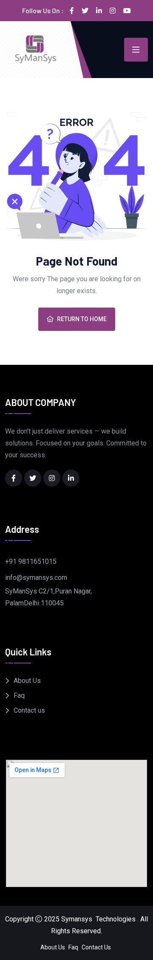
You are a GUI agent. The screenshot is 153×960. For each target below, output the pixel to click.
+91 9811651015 (31, 561)
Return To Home (82, 319)
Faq (19, 695)
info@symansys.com (36, 578)
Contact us (29, 710)
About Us (27, 681)
